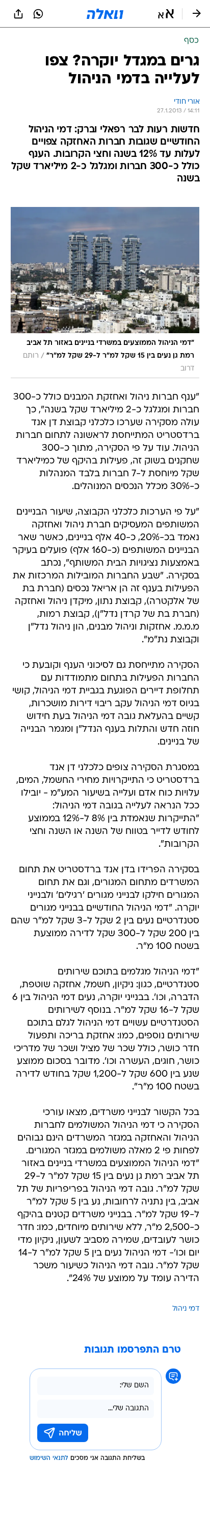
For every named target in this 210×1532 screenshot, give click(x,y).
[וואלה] (105, 14)
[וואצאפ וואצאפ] (38, 14)
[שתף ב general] (18, 13)
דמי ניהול (185, 1309)
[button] (166, 13)
